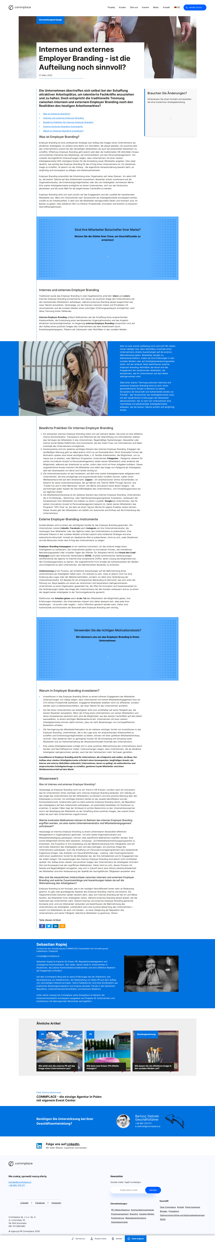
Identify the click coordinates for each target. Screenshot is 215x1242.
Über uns (134, 7)
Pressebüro (174, 1211)
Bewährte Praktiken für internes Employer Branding (68, 122)
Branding (134, 1214)
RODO (163, 1219)
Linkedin (56, 926)
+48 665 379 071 (195, 7)
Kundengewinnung (146, 1034)
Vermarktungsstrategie (50, 19)
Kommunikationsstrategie (142, 1210)
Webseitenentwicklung (135, 1218)
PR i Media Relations (120, 1210)
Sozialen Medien (146, 1214)
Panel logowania (192, 1207)
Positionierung (117, 1218)
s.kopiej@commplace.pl (47, 956)
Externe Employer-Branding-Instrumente (63, 126)
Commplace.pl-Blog (20, 7)
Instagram (56, 1203)
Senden (153, 1190)
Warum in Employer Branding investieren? (63, 131)
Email (62, 926)
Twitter (49, 926)
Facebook (42, 926)
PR (42, 1034)
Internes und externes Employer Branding (63, 118)
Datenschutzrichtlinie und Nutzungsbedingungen (182, 1215)
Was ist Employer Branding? (56, 114)
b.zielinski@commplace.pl (147, 1126)
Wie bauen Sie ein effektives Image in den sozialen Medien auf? (153, 1067)
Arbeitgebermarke (119, 1222)
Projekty (111, 7)
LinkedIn (73, 1144)
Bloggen (163, 1211)
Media (156, 7)
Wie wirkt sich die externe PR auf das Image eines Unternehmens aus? (56, 1067)
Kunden (122, 7)
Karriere (145, 7)
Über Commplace (168, 1207)
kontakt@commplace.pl (20, 1182)
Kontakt (166, 7)
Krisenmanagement (120, 1214)
